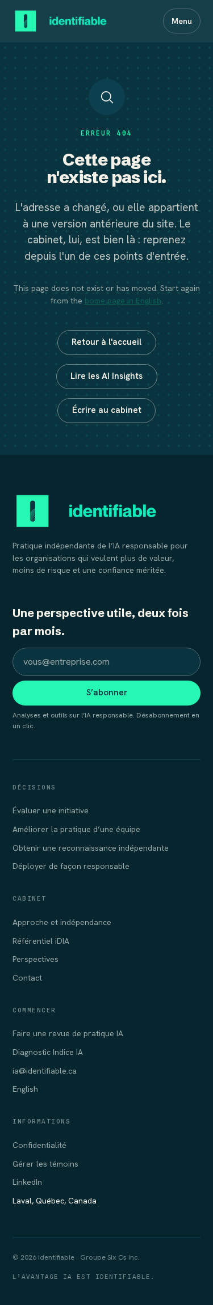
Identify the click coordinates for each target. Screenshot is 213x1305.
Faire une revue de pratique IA (67, 1033)
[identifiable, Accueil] (60, 21)
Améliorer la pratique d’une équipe (76, 829)
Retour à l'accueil (106, 342)
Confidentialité (39, 1145)
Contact (27, 978)
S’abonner (106, 692)
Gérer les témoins (45, 1164)
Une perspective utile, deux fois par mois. (100, 622)
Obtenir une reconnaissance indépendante (90, 848)
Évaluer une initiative (50, 810)
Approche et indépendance (61, 922)
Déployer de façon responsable (71, 866)
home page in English (123, 300)
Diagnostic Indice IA (47, 1052)
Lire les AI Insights (106, 376)
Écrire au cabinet (106, 410)
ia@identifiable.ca (44, 1071)
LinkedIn (27, 1182)
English (25, 1089)
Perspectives (35, 959)
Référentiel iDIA (40, 941)
